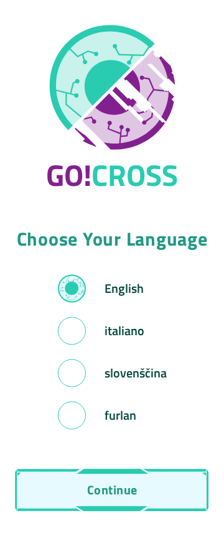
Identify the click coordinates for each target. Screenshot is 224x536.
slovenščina (136, 372)
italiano (124, 330)
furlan (120, 415)
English (124, 288)
